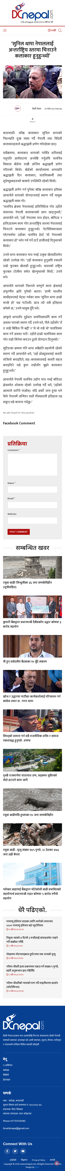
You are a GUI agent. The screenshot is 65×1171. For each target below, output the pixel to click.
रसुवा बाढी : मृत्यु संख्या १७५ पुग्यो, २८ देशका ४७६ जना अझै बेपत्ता (31, 852)
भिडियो (6, 1075)
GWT (37, 1167)
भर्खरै (53, 30)
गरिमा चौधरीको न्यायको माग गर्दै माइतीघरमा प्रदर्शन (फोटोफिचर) (32, 985)
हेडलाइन (6, 1080)
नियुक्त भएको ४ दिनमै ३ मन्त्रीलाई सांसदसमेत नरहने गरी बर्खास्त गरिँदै (32, 940)
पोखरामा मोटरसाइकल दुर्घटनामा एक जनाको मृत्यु (31, 954)
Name (12, 483)
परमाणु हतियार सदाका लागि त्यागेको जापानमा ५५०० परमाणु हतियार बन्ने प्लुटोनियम (29, 923)
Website (12, 514)
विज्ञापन (24, 1160)
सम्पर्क (52, 1160)
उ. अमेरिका (7, 1065)
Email (11, 499)
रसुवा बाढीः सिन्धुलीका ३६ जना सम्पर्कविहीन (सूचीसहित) (27, 585)
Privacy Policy (38, 1160)
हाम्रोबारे (13, 1160)
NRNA (6, 1070)
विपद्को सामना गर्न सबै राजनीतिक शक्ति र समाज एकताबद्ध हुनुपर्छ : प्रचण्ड (30, 738)
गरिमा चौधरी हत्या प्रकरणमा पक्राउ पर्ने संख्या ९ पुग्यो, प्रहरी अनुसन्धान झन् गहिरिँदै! (32, 968)
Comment (14, 450)
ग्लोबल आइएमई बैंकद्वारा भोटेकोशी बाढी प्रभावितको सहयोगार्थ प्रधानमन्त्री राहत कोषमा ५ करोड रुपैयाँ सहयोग (32, 894)
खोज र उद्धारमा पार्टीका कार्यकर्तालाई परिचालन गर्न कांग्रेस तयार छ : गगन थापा (31, 699)
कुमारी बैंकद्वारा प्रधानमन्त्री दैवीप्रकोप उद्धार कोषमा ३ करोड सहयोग (32, 624)
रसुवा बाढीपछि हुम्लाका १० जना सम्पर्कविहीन (28, 815)
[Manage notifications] (56, 1163)
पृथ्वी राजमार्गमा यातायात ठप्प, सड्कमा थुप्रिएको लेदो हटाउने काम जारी (30, 778)
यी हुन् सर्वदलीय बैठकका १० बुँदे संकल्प (25, 661)
